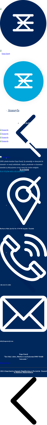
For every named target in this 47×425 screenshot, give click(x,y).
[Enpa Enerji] (5, 54)
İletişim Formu (5, 363)
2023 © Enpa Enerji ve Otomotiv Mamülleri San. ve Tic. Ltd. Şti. (20, 371)
